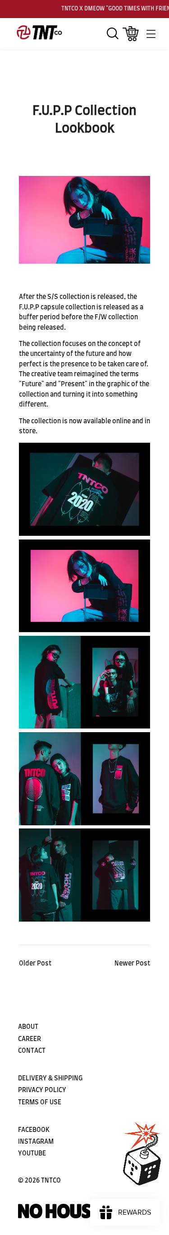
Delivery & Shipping (50, 1078)
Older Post (35, 964)
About (28, 1027)
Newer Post (132, 964)
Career (29, 1039)
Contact (32, 1051)
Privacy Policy (42, 1090)
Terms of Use (39, 1102)
